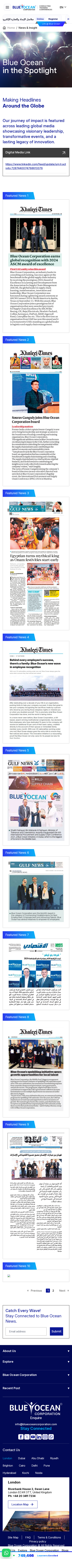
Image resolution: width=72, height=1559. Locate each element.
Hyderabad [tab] (9, 1473)
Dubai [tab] (21, 1458)
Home (11, 27)
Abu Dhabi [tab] (37, 1458)
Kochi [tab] (25, 1473)
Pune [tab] (47, 1465)
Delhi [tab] (34, 1465)
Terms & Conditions (49, 1537)
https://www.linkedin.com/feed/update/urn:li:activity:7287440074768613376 (36, 166)
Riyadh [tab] (54, 1458)
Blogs (65, 1550)
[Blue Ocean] (32, 7)
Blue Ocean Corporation (44, 1550)
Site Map (13, 1537)
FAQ (28, 1537)
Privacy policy (37, 1541)
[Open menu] (7, 7)
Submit (56, 1331)
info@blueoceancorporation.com (36, 1424)
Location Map (20, 1504)
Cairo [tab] (22, 1465)
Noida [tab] (38, 1473)
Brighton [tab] (8, 1465)
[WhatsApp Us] (6, 1553)
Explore (22, 1550)
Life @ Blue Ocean (51, 24)
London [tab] (7, 1458)
